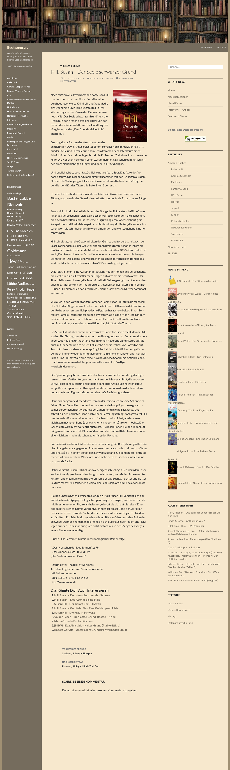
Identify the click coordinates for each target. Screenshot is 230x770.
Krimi (20, 278)
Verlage (172, 616)
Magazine (11, 128)
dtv (10, 230)
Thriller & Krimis (70, 66)
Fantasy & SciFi (179, 188)
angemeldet (82, 690)
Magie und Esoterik (16, 133)
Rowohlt (12, 297)
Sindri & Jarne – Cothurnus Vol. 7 (186, 520)
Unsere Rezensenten (179, 609)
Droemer (30, 225)
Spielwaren (177, 233)
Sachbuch (12, 153)
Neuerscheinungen (181, 227)
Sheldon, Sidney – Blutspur (77, 651)
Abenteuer (12, 78)
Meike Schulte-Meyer (101, 78)
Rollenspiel (12, 149)
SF (8, 301)
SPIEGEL (172, 253)
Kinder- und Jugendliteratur (20, 124)
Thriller (11, 305)
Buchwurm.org (17, 47)
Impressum (206, 47)
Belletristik (177, 169)
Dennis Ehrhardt (15, 213)
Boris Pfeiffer (13, 209)
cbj (20, 209)
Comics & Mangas (181, 175)
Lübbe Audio (17, 283)
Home (171, 90)
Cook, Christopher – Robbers (184, 547)
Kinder (175, 214)
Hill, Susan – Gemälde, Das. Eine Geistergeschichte (86, 608)
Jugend (175, 208)
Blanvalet (16, 204)
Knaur (27, 272)
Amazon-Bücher (177, 162)
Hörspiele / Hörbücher (17, 115)
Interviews (12, 120)
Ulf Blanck (17, 317)
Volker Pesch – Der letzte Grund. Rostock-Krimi (85, 616)
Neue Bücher (175, 103)
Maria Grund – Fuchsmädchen (73, 621)
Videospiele (177, 240)
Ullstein (27, 316)
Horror (175, 201)
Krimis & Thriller (180, 221)
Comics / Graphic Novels (18, 86)
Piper (31, 289)
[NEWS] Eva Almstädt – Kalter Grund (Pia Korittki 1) (87, 625)
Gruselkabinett (14, 255)
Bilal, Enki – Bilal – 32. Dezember (186, 525)
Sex (34, 297)
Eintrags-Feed (13, 340)
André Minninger (14, 193)
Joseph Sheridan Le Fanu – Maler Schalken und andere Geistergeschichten (194, 532)
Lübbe (28, 278)
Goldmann (17, 250)
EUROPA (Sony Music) (19, 240)
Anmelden (12, 335)
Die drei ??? (15, 220)
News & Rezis (175, 603)
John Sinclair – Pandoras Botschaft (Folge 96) (193, 580)
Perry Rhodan (16, 289)
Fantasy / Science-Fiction (19, 91)
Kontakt (221, 47)
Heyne (14, 261)
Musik (10, 137)
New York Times (177, 246)
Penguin (30, 284)
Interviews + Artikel (179, 109)
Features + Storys (177, 116)
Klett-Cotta (14, 272)
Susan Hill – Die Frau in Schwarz (74, 612)
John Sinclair (28, 267)
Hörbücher (177, 195)
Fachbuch (176, 182)
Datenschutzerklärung (180, 622)
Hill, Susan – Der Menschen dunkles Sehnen (82, 595)
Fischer (28, 245)
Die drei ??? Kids (15, 225)
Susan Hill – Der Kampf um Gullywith (77, 603)
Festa (19, 245)
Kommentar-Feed (15, 344)
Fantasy (12, 245)
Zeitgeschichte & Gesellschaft (20, 175)
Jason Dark (13, 267)
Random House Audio (17, 293)
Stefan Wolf (29, 302)
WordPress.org (14, 348)
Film (9, 95)
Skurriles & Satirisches (17, 157)
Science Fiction (24, 297)
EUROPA (21, 236)
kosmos (12, 278)
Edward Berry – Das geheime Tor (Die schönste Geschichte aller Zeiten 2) (194, 565)
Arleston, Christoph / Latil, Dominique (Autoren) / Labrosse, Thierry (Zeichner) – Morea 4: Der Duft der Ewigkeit (195, 555)
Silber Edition (17, 301)
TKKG (9, 317)
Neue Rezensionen (178, 96)
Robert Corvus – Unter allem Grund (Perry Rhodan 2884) (90, 629)
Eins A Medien (23, 231)
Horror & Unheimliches (18, 111)
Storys (10, 166)
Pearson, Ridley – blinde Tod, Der (80, 664)
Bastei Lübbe (19, 198)
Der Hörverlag (14, 216)
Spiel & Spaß (13, 162)
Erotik (11, 236)
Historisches (13, 107)
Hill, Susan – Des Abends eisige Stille (77, 599)
